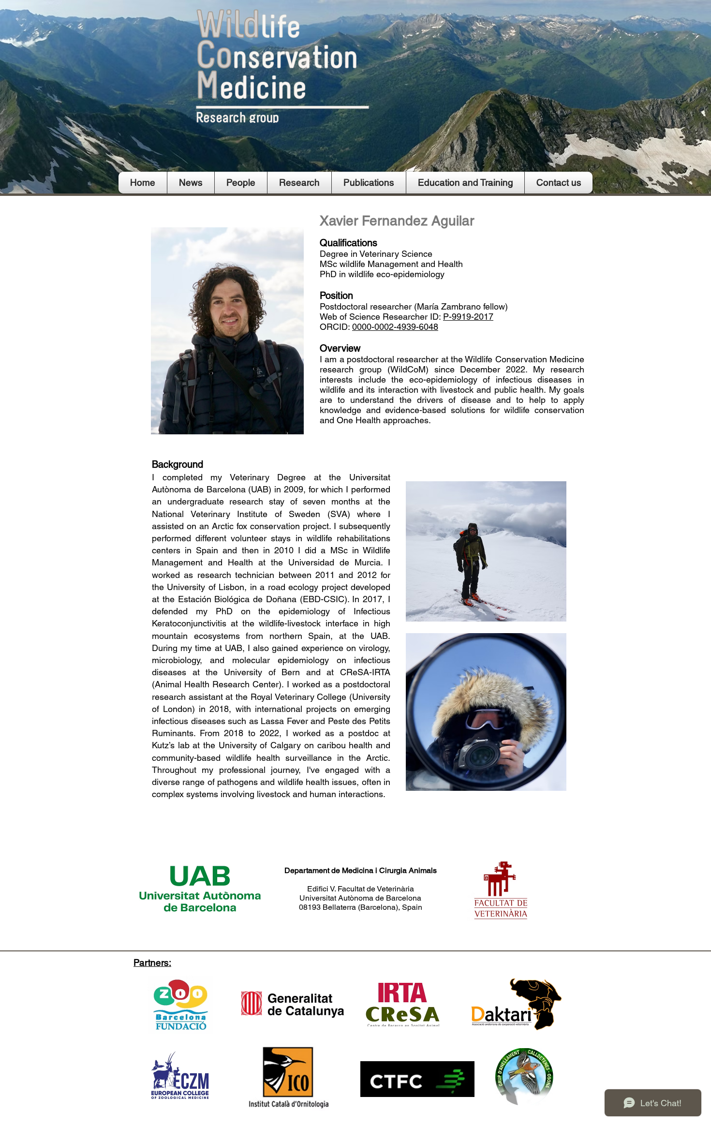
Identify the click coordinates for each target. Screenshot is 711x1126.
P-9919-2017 (468, 316)
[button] (241, 182)
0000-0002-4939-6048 (395, 327)
